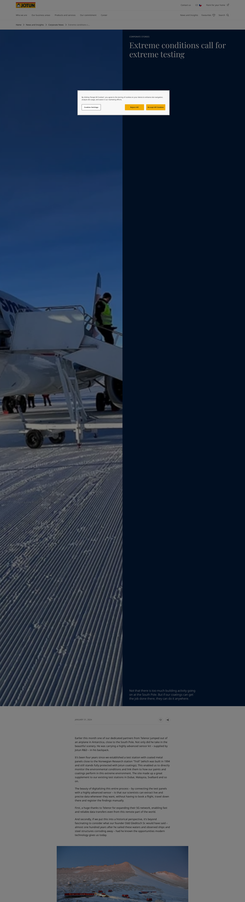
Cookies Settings (91, 107)
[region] (123, 102)
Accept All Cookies (156, 107)
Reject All (134, 107)
